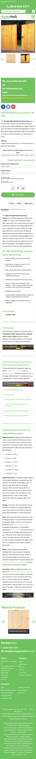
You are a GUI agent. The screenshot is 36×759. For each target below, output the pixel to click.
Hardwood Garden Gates (25, 728)
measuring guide (10, 373)
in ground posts (15, 530)
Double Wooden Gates (10, 723)
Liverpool (24, 734)
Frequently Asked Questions (14, 390)
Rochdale (30, 739)
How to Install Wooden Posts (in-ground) (18, 399)
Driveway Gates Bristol (26, 723)
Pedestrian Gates (24, 725)
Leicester (21, 752)
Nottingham (28, 750)
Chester (30, 734)
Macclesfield (22, 739)
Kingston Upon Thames (25, 730)
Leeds (6, 750)
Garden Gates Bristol (10, 739)
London (18, 746)
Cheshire (20, 741)
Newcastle (27, 741)
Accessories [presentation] (22, 209)
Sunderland (28, 752)
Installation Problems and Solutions (17, 411)
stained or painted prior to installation (14, 562)
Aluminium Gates (18, 748)
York (24, 755)
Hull (13, 755)
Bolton (28, 737)
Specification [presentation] (13, 209)
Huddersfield (21, 732)
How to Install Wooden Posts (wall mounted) (17, 405)
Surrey (15, 741)
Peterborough (8, 748)
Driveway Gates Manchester (12, 743)
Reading (22, 737)
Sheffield (12, 750)
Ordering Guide (10, 394)
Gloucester (19, 750)
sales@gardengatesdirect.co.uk (18, 651)
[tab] (5, 210)
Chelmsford (29, 748)
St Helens (19, 755)
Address (4, 658)
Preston (13, 732)
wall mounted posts (20, 525)
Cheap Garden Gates (10, 730)
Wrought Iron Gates (12, 737)
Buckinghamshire (27, 743)
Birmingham (26, 746)
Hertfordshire (11, 746)
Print (20, 203)
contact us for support (14, 371)
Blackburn (8, 741)
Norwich (6, 752)
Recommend (29, 203)
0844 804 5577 (19, 6)
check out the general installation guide (19, 589)
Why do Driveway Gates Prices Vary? (17, 415)
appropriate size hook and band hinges (21, 572)
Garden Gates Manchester (12, 734)
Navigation (23, 658)
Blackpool (14, 752)
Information (5, 684)
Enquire (12, 203)
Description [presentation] (5, 209)
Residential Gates (12, 725)
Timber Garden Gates (9, 728)
